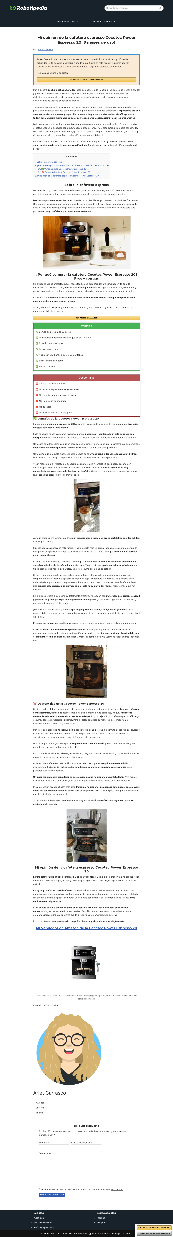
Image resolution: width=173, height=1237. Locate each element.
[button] (77, 21)
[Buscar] (160, 8)
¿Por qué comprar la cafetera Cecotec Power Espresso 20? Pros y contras (72, 165)
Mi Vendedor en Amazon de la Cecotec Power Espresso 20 (86, 928)
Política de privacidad (44, 1227)
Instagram (101, 1223)
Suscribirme (117, 1189)
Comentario (45, 1153)
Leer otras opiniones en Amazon (154, 1233)
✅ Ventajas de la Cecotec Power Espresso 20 (62, 169)
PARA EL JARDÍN (102, 21)
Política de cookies (43, 1223)
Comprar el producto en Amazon (86, 80)
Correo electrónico (81, 1142)
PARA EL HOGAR (66, 21)
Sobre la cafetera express (48, 162)
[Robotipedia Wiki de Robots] (28, 8)
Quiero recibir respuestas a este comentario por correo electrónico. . (82, 1189)
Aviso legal (39, 1218)
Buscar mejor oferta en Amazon (154, 1228)
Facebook (101, 1218)
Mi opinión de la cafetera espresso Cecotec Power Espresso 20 (67, 175)
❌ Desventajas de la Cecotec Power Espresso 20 (64, 172)
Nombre (44, 1142)
